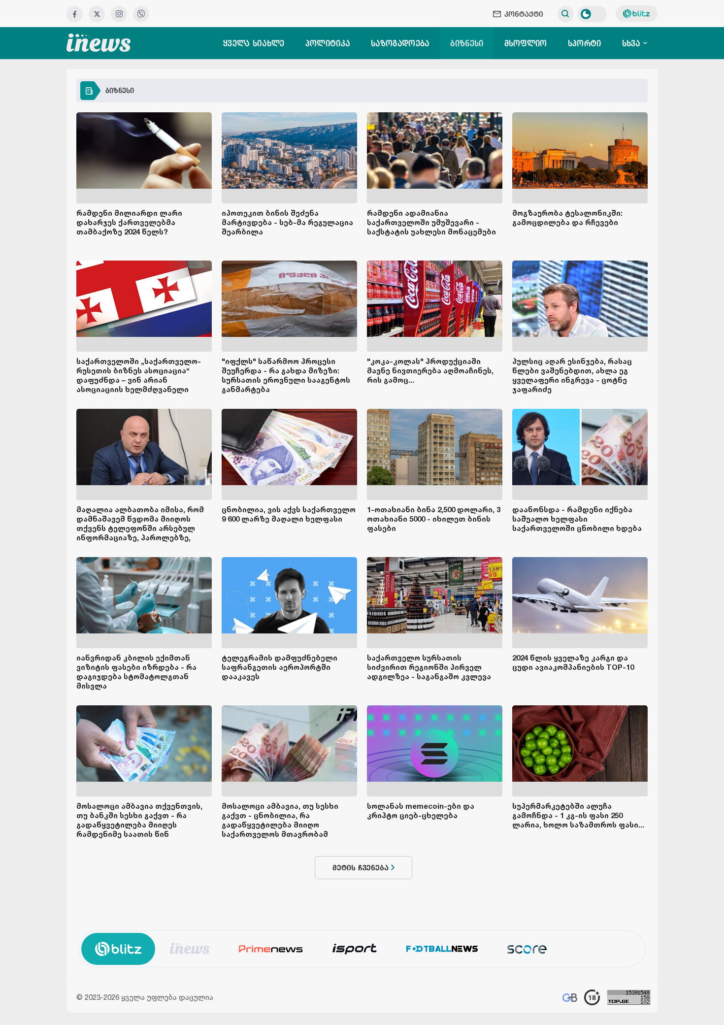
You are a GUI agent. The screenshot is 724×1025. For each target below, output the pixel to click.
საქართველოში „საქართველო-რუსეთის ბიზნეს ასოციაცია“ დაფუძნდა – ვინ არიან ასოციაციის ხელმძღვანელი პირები (138, 380)
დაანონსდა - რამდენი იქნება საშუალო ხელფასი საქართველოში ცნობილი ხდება (577, 519)
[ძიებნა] (566, 14)
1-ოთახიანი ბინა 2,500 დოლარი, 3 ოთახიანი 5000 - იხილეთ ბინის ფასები (433, 519)
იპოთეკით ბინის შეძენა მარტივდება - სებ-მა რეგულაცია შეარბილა (287, 222)
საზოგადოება (400, 43)
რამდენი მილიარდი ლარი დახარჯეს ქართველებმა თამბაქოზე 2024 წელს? (129, 222)
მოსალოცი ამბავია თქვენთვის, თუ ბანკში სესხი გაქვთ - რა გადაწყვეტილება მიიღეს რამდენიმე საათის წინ (139, 820)
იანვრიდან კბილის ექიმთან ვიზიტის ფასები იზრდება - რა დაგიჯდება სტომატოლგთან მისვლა (136, 672)
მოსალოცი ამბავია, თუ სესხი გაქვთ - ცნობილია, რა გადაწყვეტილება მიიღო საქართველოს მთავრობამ (280, 820)
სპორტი (584, 43)
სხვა (633, 43)
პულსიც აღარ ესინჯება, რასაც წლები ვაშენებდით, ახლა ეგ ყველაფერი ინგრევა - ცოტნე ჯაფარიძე (572, 375)
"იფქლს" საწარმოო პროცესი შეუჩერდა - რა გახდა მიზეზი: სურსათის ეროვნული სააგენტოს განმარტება (286, 375)
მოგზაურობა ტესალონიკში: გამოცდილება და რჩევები (567, 217)
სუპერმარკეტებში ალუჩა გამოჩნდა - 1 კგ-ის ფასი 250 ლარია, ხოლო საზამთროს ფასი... (578, 815)
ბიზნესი (466, 43)
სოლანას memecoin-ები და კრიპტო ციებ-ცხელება (420, 810)
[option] (189, 948)
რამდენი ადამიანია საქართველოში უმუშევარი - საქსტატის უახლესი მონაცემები (431, 222)
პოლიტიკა (327, 43)
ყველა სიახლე (254, 43)
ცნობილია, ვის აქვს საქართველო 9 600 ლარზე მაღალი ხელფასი (289, 514)
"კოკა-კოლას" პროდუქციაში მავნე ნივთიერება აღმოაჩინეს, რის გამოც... (430, 371)
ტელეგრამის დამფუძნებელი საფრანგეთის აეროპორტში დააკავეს (279, 667)
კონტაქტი (523, 14)
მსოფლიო (525, 43)
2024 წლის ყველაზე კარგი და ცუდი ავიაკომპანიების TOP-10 (573, 662)
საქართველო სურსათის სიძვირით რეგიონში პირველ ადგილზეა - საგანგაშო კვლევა (429, 667)
